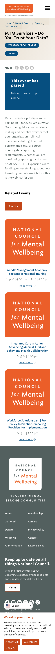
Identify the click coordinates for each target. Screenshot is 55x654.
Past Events (11, 26)
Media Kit (10, 537)
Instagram (25, 602)
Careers (32, 521)
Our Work (10, 521)
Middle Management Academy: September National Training (27, 274)
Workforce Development (22, 45)
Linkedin (19, 602)
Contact (32, 537)
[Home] (19, 10)
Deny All (11, 648)
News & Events (23, 23)
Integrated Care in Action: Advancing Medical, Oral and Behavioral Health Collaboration (27, 350)
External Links (36, 545)
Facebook (7, 602)
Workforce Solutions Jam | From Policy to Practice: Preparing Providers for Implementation (27, 427)
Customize (30, 642)
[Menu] (47, 8)
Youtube (13, 602)
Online (11, 53)
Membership (35, 513)
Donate (9, 529)
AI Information (13, 545)
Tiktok (37, 602)
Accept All (12, 642)
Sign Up (12, 587)
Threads (31, 602)
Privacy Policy (36, 529)
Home (8, 23)
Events (38, 23)
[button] (18, 606)
